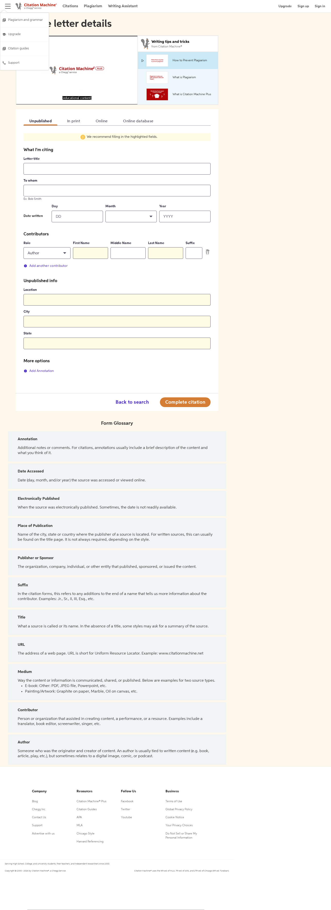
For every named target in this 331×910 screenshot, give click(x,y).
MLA (80, 825)
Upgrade (14, 34)
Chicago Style (86, 833)
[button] (131, 216)
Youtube (126, 817)
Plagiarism (93, 6)
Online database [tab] (138, 121)
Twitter (125, 809)
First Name (81, 243)
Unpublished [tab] (40, 121)
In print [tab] (73, 121)
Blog (35, 801)
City (27, 311)
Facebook (127, 801)
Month (110, 206)
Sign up (303, 6)
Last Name (156, 243)
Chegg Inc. (39, 809)
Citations (70, 6)
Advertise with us (43, 833)
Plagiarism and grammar (25, 20)
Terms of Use (174, 801)
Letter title (32, 159)
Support (13, 62)
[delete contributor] (208, 252)
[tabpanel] (117, 256)
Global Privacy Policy (179, 809)
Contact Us (39, 817)
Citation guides (18, 48)
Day (55, 206)
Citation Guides (87, 809)
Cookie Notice (175, 817)
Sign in (320, 6)
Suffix (190, 243)
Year (162, 206)
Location (30, 290)
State (28, 333)
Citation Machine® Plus (91, 801)
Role (27, 243)
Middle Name (120, 243)
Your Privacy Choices (179, 825)
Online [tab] (102, 121)
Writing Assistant (123, 6)
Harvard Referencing (90, 841)
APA (79, 817)
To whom (30, 180)
